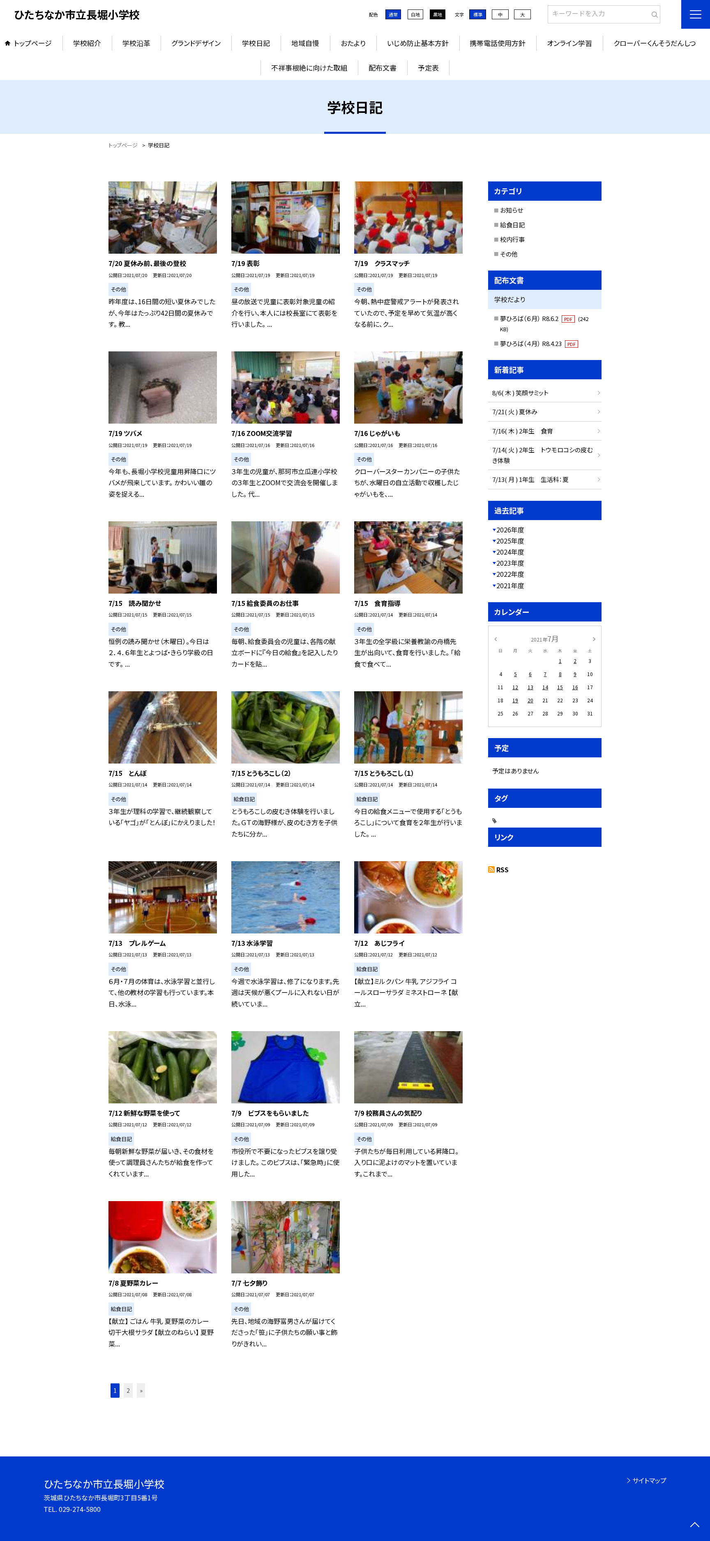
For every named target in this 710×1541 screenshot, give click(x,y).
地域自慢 (305, 43)
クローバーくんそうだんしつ (654, 43)
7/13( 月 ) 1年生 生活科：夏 (530, 479)
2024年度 (510, 552)
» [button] (141, 1390)
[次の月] (594, 638)
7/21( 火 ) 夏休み (514, 411)
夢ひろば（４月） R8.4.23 (538, 343)
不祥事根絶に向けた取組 (309, 67)
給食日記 (512, 224)
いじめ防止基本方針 (418, 43)
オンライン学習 (569, 43)
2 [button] (128, 1390)
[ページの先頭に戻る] (694, 1525)
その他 (509, 254)
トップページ (33, 43)
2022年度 (510, 574)
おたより (353, 43)
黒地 (437, 14)
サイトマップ (649, 1480)
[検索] (653, 12)
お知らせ (511, 210)
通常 (393, 14)
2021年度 (510, 585)
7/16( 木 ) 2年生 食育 (522, 431)
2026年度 (510, 529)
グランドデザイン (196, 43)
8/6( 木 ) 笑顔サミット (520, 392)
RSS (502, 869)
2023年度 (510, 563)
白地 (415, 14)
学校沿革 (136, 43)
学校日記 (256, 43)
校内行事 (512, 239)
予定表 (428, 67)
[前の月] (495, 638)
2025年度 (510, 541)
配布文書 (382, 67)
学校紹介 (87, 43)
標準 (477, 14)
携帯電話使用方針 (498, 43)
